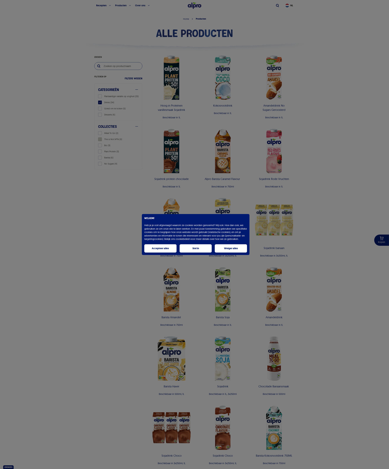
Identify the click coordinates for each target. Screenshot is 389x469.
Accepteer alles (160, 248)
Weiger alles (231, 248)
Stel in (195, 248)
